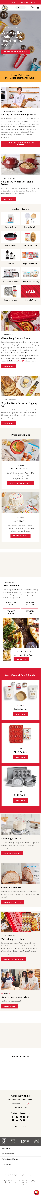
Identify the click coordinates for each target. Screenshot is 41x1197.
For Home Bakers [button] (8, 1153)
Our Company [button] (6, 1164)
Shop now (8, 423)
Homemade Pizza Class (30, 603)
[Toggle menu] (38, 7)
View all (20, 1027)
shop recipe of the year (23, 78)
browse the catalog (13, 959)
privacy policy (23, 1107)
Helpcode (34, 1183)
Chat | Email (20, 1131)
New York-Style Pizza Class (30, 611)
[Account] (28, 7)
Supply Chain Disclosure (9, 1181)
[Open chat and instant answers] (36, 1192)
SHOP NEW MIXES (20, 536)
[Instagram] (21, 1117)
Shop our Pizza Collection (11, 611)
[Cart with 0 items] (32, 7)
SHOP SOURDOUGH (12, 853)
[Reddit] (21, 1120)
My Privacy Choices (20, 1185)
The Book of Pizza (11, 603)
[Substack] (24, 1120)
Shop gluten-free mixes (20, 483)
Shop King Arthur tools (15, 52)
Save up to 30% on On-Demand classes (20, 144)
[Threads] (24, 1117)
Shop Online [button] (6, 1148)
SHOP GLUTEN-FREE (12, 902)
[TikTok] (17, 1117)
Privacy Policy (32, 1181)
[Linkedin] (13, 1120)
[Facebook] (13, 1117)
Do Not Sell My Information (21, 1183)
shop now (8, 199)
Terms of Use (8, 1183)
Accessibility (22, 1181)
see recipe (21, 659)
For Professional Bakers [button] (10, 1159)
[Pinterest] (28, 1117)
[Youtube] (17, 1120)
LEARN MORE (9, 1006)
